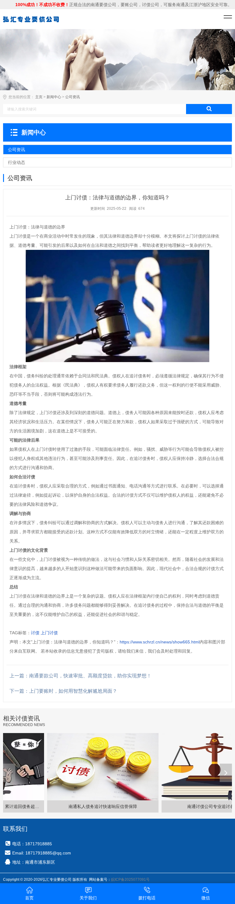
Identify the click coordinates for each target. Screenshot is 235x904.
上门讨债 (49, 632)
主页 (39, 97)
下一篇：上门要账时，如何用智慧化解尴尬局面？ (63, 691)
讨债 (35, 632)
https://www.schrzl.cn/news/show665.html (160, 641)
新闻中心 (54, 97)
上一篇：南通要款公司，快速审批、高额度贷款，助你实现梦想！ (80, 675)
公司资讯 (72, 97)
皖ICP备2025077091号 (130, 879)
